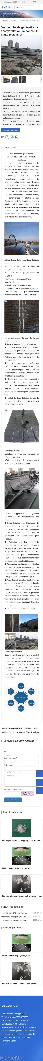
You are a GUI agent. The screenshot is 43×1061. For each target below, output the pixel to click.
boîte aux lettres (10, 758)
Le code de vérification (12, 789)
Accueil (5, 20)
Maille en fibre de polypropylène (16, 868)
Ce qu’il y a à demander (13, 772)
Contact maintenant (11, 130)
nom (6, 751)
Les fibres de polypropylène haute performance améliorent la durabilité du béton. (15, 917)
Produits (14, 20)
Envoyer (13, 800)
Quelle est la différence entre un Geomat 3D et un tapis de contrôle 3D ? (15, 913)
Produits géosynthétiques (29, 20)
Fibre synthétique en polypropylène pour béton (22, 840)
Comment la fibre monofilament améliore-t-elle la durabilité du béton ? (15, 920)
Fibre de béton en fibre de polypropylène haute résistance (22, 896)
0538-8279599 (14, 2)
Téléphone (8, 765)
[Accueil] (6, 7)
